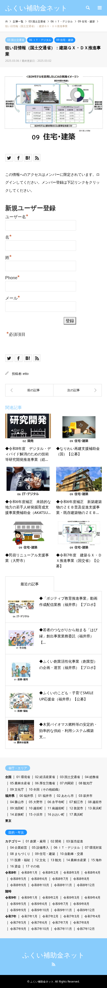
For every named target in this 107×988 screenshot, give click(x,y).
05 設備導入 (40, 847)
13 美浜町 (95, 808)
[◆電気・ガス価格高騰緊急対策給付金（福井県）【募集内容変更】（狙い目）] (29, 390)
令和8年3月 (71, 872)
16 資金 (15, 866)
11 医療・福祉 (20, 860)
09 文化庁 (17, 789)
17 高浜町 (76, 814)
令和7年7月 (60, 922)
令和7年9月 (18, 929)
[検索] (87, 8)
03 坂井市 (85, 795)
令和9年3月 (71, 897)
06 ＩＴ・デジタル (40, 40)
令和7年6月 (39, 922)
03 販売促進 (74, 841)
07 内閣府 (67, 783)
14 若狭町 (17, 814)
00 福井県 (26, 795)
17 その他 (32, 866)
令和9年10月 (40, 910)
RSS (53, 964)
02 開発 (56, 841)
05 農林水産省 (20, 783)
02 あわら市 (65, 795)
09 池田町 (17, 808)
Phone (12, 277)
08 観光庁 (85, 783)
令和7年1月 (29, 916)
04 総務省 (92, 777)
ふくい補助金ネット (53, 955)
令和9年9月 (18, 910)
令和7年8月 (81, 922)
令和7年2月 (50, 916)
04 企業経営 (18, 847)
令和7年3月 (71, 916)
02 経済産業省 (45, 777)
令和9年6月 (39, 904)
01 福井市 (45, 795)
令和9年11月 (63, 910)
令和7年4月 (92, 916)
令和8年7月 (60, 879)
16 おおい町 (56, 814)
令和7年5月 (18, 922)
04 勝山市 (17, 802)
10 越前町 (36, 808)
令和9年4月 (92, 897)
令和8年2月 (50, 872)
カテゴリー (13, 841)
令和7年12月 (86, 929)
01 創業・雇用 (36, 841)
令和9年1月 (29, 897)
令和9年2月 (50, 897)
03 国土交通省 (15, 40)
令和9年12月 (86, 910)
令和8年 (10, 872)
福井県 (10, 795)
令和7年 (10, 916)
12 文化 (40, 860)
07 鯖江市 (76, 802)
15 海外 (96, 860)
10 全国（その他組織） (45, 789)
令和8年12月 (86, 885)
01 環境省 (23, 777)
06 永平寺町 (56, 802)
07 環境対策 (93, 847)
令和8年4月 (92, 872)
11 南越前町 (56, 808)
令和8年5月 (18, 879)
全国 (8, 777)
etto (26, 373)
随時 (8, 891)
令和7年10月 (40, 929)
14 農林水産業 (76, 860)
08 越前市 (95, 802)
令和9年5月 (18, 904)
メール (12, 297)
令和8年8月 (81, 879)
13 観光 (56, 860)
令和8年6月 (39, 879)
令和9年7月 (60, 904)
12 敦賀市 (76, 808)
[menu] (99, 8)
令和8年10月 (40, 885)
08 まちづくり (20, 854)
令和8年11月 (63, 885)
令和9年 (10, 897)
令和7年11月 (63, 929)
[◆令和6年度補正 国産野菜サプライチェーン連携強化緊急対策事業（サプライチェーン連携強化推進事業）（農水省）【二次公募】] (78, 390)
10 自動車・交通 (71, 854)
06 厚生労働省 (45, 783)
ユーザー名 (16, 216)
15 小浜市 (36, 814)
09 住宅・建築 (64, 40)
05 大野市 (36, 802)
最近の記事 (30, 583)
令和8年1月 (29, 872)
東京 (8, 820)
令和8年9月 (18, 885)
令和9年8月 (81, 904)
